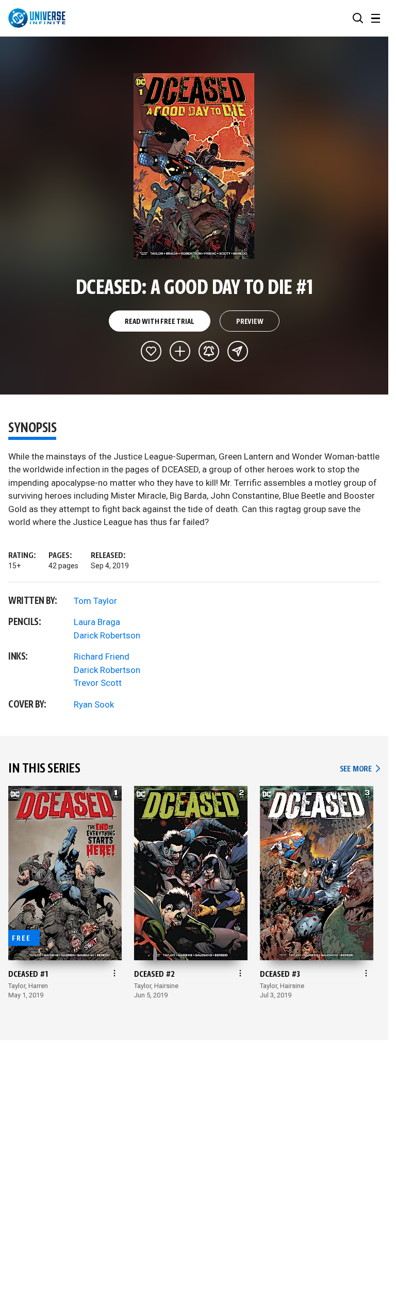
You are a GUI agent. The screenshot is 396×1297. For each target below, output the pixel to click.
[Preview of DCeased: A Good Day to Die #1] (194, 166)
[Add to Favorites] (151, 351)
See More (360, 769)
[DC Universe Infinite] (36, 18)
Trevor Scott (98, 683)
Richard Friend (101, 656)
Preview (249, 321)
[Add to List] (180, 351)
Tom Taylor (95, 601)
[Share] (237, 351)
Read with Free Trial (159, 321)
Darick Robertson (107, 635)
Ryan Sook (94, 704)
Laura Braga (97, 622)
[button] (358, 18)
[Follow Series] (209, 351)
